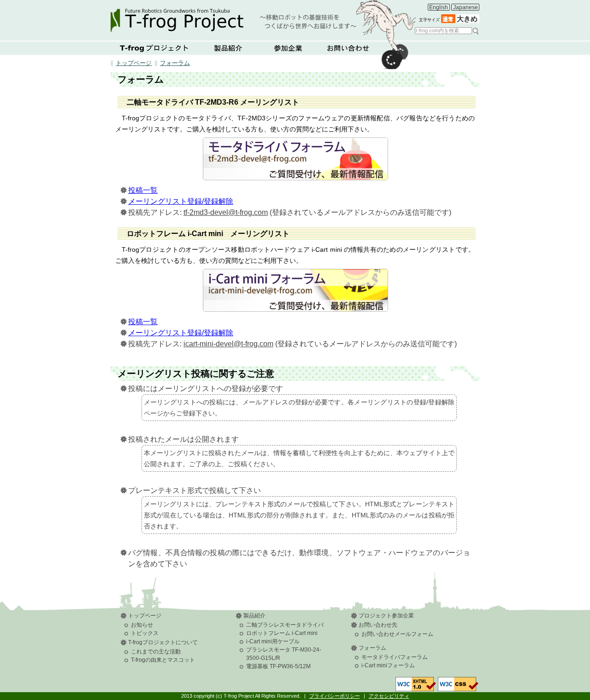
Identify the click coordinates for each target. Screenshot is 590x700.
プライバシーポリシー (334, 696)
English (438, 7)
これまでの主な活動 (156, 651)
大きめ (467, 19)
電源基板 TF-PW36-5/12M (278, 666)
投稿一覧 (143, 190)
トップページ (134, 62)
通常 (448, 19)
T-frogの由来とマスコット (163, 660)
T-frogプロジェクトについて (154, 48)
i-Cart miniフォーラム (388, 665)
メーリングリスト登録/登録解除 (180, 201)
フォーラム (175, 62)
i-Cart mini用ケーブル (273, 641)
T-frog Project (263, 17)
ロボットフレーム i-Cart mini (282, 633)
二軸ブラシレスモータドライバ (285, 625)
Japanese (465, 7)
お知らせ (142, 625)
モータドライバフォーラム (394, 657)
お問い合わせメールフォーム (397, 634)
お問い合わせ (348, 48)
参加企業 (288, 48)
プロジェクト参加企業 (386, 615)
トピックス (145, 633)
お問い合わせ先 (378, 625)
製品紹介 (228, 48)
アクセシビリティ (389, 696)
